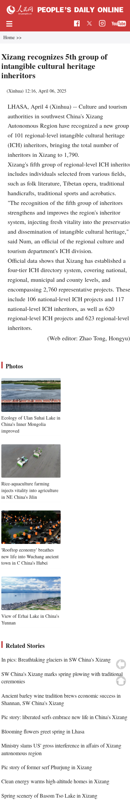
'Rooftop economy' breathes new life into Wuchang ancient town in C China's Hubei (30, 556)
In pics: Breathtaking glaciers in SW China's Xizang (56, 659)
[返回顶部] (121, 681)
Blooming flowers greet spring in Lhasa (42, 731)
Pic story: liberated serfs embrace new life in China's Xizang (64, 716)
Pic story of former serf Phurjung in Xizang (46, 767)
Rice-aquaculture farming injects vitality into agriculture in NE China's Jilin (29, 490)
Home (9, 37)
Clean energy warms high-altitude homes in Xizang (55, 781)
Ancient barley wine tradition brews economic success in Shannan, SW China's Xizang (61, 699)
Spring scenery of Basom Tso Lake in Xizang (49, 795)
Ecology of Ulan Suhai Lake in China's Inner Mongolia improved (30, 424)
